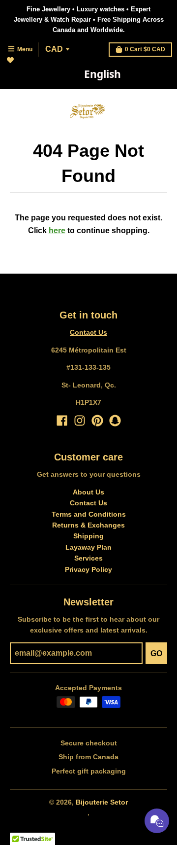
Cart (145, 49)
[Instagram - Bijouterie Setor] (80, 420)
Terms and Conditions (89, 514)
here (57, 230)
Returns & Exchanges (88, 525)
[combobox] (102, 74)
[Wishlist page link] (16, 66)
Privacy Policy (88, 569)
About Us (88, 492)
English (102, 74)
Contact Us (88, 332)
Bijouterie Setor (102, 802)
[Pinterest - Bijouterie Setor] (97, 420)
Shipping (88, 536)
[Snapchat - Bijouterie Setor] (115, 420)
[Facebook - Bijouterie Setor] (62, 420)
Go (156, 653)
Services (88, 558)
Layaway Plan (88, 547)
